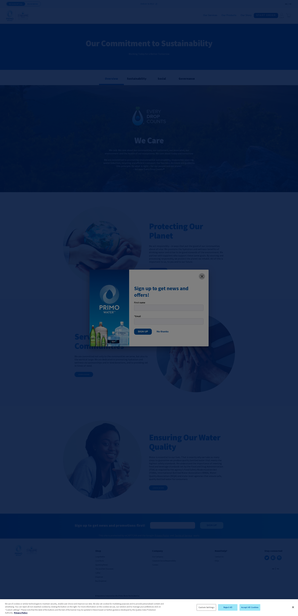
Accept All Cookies (249, 607)
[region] (149, 607)
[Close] (293, 607)
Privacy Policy (20, 612)
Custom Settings (206, 607)
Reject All (228, 607)
